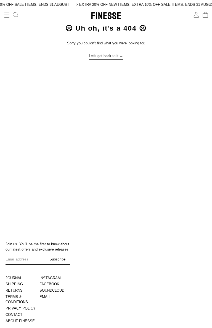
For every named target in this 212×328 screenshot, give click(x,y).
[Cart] (205, 15)
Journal (14, 278)
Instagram (50, 278)
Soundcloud (51, 290)
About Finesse (20, 321)
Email (45, 297)
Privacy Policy (21, 308)
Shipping (14, 284)
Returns (14, 290)
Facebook (49, 284)
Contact (14, 315)
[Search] (15, 15)
